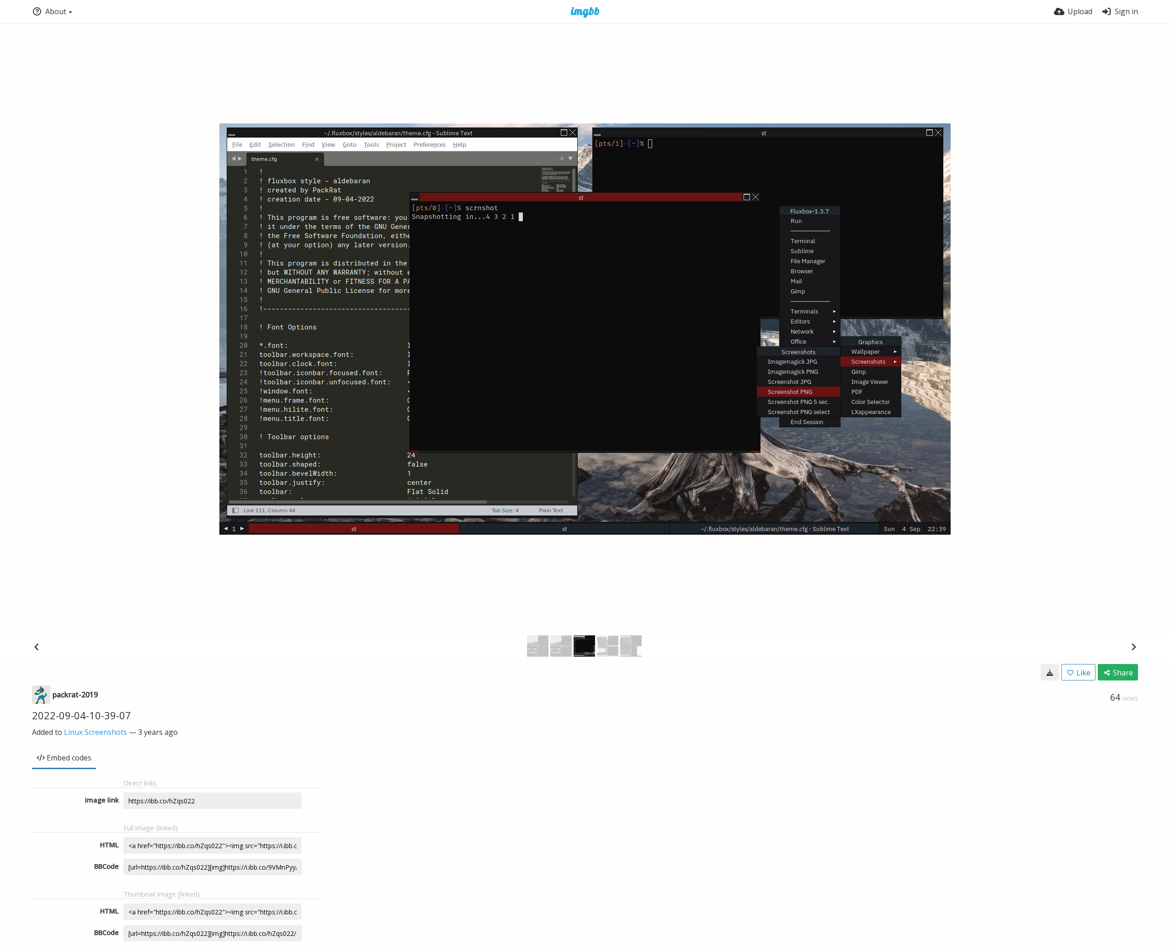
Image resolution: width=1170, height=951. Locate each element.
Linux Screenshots (95, 732)
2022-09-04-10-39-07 (81, 715)
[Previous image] (36, 647)
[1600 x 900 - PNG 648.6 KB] (1050, 672)
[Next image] (1133, 647)
